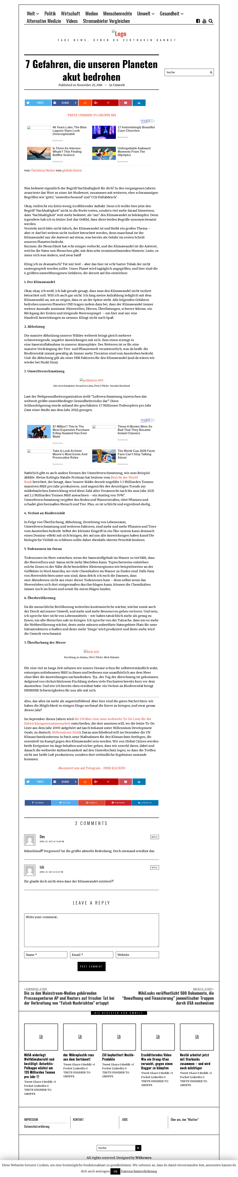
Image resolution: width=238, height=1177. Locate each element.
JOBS (125, 1119)
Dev (42, 836)
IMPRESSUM (31, 1119)
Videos (72, 20)
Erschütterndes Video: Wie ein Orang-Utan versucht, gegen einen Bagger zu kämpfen (157, 1061)
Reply (155, 837)
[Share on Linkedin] (139, 102)
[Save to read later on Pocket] (125, 102)
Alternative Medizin (44, 20)
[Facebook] (198, 21)
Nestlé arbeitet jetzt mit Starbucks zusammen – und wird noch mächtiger (195, 1061)
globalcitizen (72, 170)
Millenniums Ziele (65, 732)
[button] (210, 72)
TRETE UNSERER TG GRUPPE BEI (91, 115)
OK (115, 1171)
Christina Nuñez (42, 170)
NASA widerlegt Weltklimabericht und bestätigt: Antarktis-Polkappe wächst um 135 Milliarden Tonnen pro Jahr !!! (39, 1065)
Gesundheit (169, 13)
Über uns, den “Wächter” (185, 1119)
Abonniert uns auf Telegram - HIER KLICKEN (91, 768)
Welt (31, 13)
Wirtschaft (70, 13)
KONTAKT (78, 1119)
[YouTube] (204, 21)
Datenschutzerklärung (36, 1126)
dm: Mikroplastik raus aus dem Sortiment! (78, 1057)
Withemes (143, 1158)
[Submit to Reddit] (85, 102)
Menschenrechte (117, 13)
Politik (50, 13)
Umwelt (143, 13)
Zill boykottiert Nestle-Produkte (118, 1057)
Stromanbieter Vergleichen (106, 20)
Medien (91, 13)
